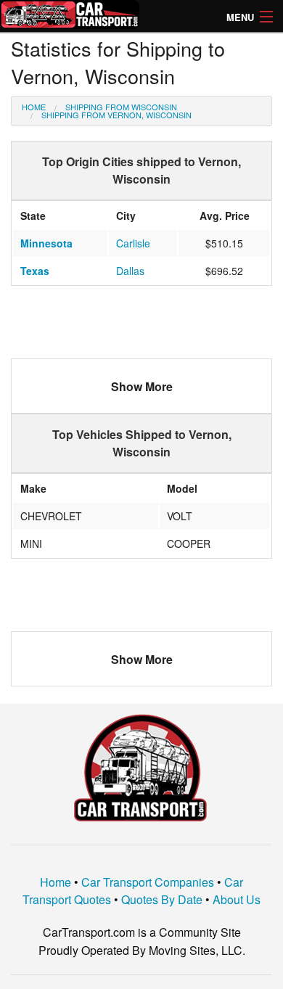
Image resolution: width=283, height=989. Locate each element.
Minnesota (46, 243)
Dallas (130, 270)
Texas (34, 270)
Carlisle (133, 243)
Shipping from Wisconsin (121, 106)
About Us (237, 899)
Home (34, 106)
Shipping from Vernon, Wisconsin (116, 114)
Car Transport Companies (147, 882)
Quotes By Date (161, 899)
